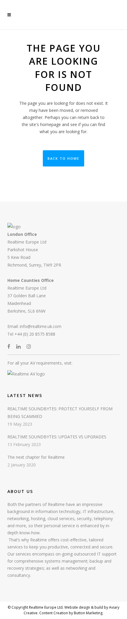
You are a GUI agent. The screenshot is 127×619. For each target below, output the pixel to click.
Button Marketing (87, 612)
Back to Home (63, 158)
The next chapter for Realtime (36, 457)
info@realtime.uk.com (40, 326)
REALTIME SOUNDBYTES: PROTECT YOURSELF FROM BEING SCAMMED (60, 412)
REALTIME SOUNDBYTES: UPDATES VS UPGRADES (56, 437)
